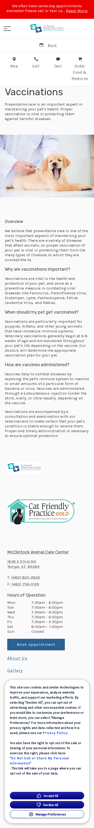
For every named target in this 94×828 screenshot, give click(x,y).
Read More (77, 11)
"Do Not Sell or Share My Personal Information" (39, 760)
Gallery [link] (15, 670)
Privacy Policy (55, 733)
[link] (47, 28)
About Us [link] (17, 658)
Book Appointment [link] (36, 644)
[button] (7, 29)
